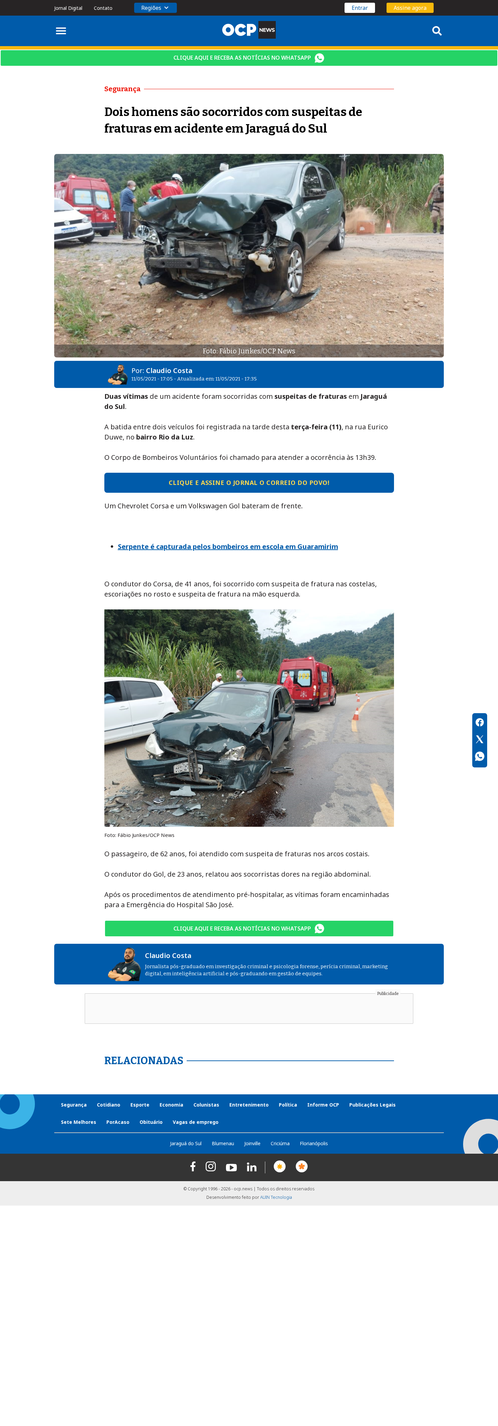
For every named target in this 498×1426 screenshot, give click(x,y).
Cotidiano (108, 1104)
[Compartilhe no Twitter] (480, 740)
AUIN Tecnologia (276, 1197)
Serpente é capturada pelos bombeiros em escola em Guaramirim (228, 546)
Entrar (360, 8)
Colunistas (206, 1104)
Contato (103, 8)
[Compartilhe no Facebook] (480, 723)
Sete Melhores (78, 1122)
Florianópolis (314, 1143)
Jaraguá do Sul (186, 1143)
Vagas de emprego (196, 1122)
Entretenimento (249, 1104)
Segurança (74, 1104)
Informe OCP (323, 1104)
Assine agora (410, 8)
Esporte (139, 1104)
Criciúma (280, 1143)
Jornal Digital (68, 8)
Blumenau (223, 1143)
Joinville (252, 1143)
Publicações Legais (372, 1104)
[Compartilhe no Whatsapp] (480, 757)
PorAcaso (117, 1122)
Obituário (151, 1122)
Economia (171, 1104)
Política (288, 1104)
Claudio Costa (169, 370)
